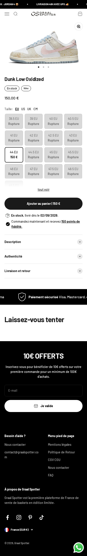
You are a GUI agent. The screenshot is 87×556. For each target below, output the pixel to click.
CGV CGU (54, 460)
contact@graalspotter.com (21, 454)
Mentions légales (59, 444)
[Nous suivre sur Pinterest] (30, 517)
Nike (26, 88)
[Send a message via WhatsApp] (78, 547)
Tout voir (44, 189)
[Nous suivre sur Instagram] (19, 517)
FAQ (50, 475)
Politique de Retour (61, 452)
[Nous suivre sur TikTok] (42, 517)
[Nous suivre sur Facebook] (7, 517)
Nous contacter (15, 444)
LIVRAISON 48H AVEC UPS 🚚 (51, 4)
